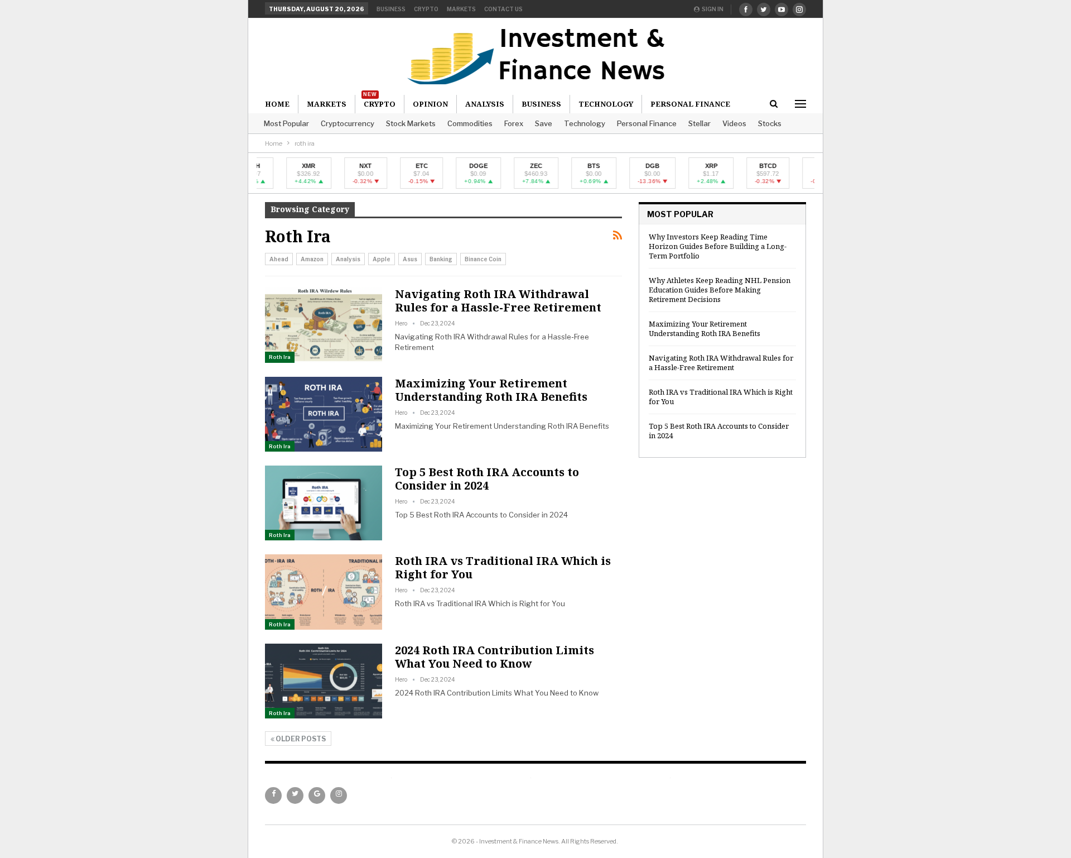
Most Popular (286, 123)
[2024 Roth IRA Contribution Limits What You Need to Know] (323, 681)
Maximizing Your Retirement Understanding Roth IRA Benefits (491, 390)
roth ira (280, 357)
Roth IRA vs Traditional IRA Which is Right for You (503, 567)
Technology (584, 123)
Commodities (470, 123)
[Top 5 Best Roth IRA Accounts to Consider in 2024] (323, 503)
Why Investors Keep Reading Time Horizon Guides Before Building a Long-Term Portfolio (718, 246)
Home (277, 104)
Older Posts (300, 739)
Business (391, 9)
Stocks (769, 123)
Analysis (484, 104)
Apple (381, 259)
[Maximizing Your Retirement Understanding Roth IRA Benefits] (323, 414)
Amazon (312, 259)
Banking (441, 259)
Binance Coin (483, 259)
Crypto (426, 9)
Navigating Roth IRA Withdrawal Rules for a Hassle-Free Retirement (498, 300)
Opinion (430, 104)
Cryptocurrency (347, 123)
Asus (410, 259)
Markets (461, 9)
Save (543, 123)
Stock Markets (411, 123)
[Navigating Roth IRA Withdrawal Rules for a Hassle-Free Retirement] (323, 324)
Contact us (503, 9)
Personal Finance (647, 123)
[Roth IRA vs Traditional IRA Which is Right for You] (323, 591)
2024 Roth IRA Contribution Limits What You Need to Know (494, 657)
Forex (513, 123)
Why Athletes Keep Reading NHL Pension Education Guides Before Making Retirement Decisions (719, 289)
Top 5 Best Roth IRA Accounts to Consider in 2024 (487, 478)
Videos (734, 123)
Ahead (278, 259)
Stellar (699, 123)
